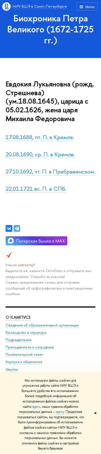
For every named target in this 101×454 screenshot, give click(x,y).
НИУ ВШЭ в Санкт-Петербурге (40, 6)
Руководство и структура (26, 332)
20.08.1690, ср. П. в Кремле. (40, 154)
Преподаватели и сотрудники (30, 347)
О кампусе (18, 317)
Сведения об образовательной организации (42, 325)
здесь (36, 406)
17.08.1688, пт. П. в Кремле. (40, 137)
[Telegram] (16, 228)
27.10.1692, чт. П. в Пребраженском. (50, 171)
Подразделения (18, 339)
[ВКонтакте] (9, 228)
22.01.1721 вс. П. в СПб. (36, 188)
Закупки (12, 369)
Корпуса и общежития (24, 361)
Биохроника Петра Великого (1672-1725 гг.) (50, 29)
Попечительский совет (24, 354)
